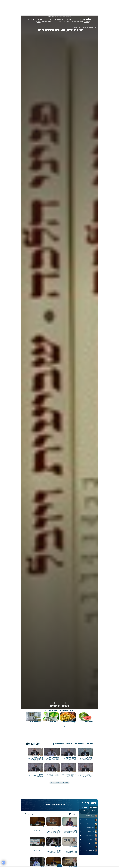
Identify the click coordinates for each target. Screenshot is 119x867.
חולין (43, 826)
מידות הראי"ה (74, 826)
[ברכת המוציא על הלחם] (52, 755)
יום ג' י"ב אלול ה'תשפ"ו (78, 21)
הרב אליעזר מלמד (89, 760)
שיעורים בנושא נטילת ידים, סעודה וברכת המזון (73, 744)
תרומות (49, 19)
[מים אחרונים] (52, 770)
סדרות (84, 808)
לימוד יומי (87, 21)
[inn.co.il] (41, 19)
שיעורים (93, 808)
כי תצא (59, 826)
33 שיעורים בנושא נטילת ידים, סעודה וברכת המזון (59, 782)
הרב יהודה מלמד (74, 852)
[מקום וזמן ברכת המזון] (85, 771)
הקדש (38, 21)
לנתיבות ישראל (57, 846)
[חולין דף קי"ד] (37, 845)
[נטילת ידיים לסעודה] (35, 755)
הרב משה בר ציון (74, 833)
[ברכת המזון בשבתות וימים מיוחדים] (35, 771)
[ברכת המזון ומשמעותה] (68, 755)
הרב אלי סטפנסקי (41, 830)
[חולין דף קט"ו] (37, 825)
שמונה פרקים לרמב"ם (73, 846)
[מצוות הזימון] (85, 755)
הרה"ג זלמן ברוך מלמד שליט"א (55, 833)
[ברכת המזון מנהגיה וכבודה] (68, 771)
